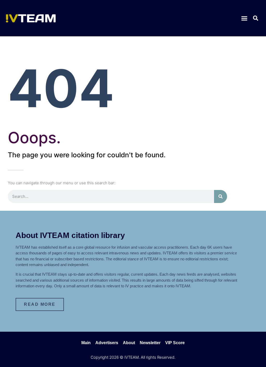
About (129, 343)
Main (86, 343)
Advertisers (106, 343)
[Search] (220, 196)
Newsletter (150, 343)
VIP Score (175, 343)
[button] (244, 18)
